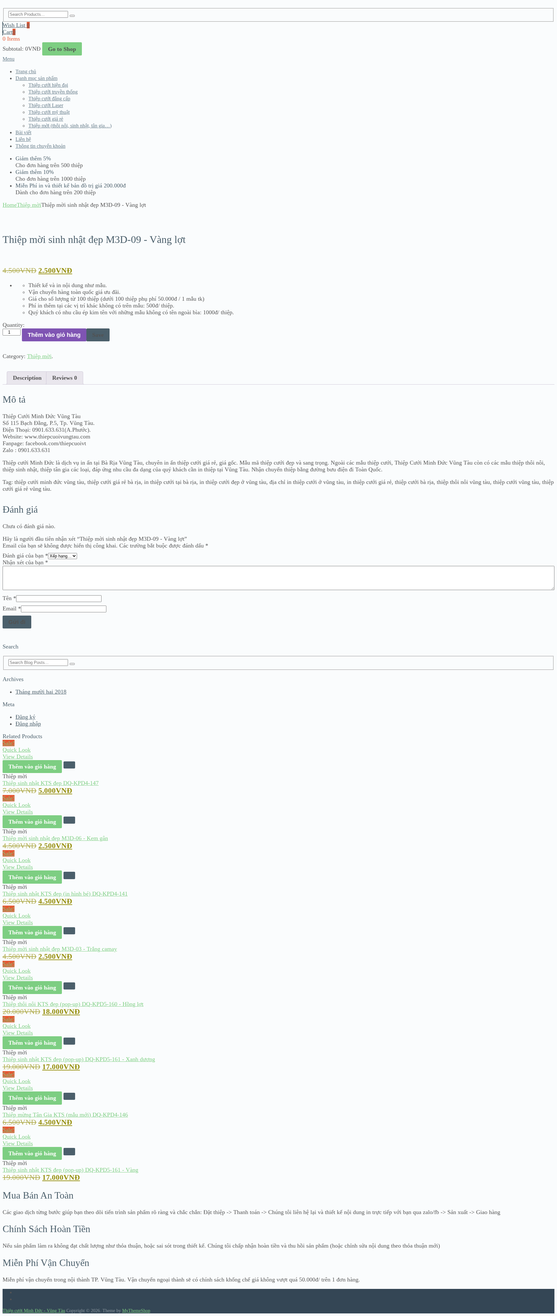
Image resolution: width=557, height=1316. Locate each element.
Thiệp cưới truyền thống (53, 92)
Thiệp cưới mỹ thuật (49, 112)
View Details (18, 756)
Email (12, 608)
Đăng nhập (28, 723)
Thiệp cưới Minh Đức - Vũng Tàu (34, 1310)
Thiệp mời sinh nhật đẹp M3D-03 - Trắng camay (60, 949)
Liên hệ (23, 139)
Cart (9, 32)
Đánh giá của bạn (25, 555)
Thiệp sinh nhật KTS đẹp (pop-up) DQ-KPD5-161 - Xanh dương (79, 1059)
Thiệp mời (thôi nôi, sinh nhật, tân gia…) (70, 125)
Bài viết (23, 132)
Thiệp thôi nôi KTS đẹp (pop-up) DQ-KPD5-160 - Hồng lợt (73, 1004)
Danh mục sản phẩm (36, 78)
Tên (9, 598)
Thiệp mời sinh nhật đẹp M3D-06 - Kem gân (55, 838)
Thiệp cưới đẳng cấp (49, 98)
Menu (9, 59)
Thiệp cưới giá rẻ (45, 119)
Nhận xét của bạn (25, 562)
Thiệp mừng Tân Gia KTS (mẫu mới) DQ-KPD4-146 (65, 1114)
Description (27, 378)
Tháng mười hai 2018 (40, 691)
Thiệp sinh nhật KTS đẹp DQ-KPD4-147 (51, 783)
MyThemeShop (136, 1310)
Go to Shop (62, 49)
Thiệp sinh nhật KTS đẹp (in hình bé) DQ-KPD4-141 (65, 893)
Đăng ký (25, 717)
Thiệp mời (29, 205)
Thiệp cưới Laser (45, 105)
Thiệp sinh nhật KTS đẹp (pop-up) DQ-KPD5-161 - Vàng (70, 1170)
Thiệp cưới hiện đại (48, 85)
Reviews (64, 378)
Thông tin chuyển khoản (40, 146)
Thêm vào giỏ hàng (54, 335)
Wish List (16, 25)
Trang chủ (25, 71)
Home (10, 205)
